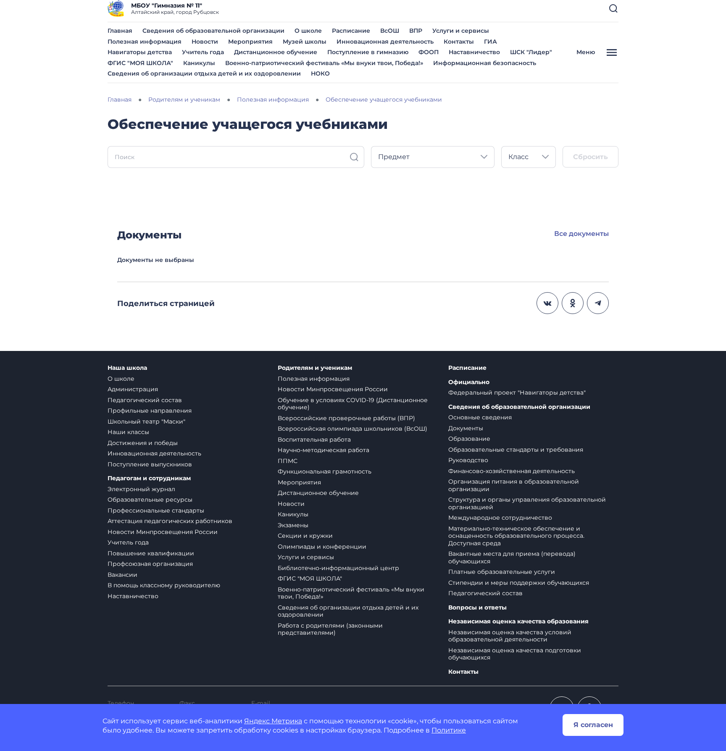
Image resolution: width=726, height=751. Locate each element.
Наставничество (474, 52)
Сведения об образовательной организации (213, 30)
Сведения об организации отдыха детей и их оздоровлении (204, 73)
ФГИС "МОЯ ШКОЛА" (140, 63)
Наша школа (127, 368)
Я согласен (593, 725)
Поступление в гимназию (367, 52)
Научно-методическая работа (323, 450)
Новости (205, 41)
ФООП (428, 52)
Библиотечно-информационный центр (338, 568)
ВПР (415, 30)
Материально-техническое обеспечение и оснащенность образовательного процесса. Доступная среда (516, 536)
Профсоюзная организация (150, 564)
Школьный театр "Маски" (146, 421)
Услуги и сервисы (460, 30)
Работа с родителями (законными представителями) (330, 629)
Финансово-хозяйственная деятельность (511, 471)
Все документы (581, 234)
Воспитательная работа (314, 439)
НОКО (320, 73)
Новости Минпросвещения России (163, 532)
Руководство (468, 460)
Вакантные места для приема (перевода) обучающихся (512, 557)
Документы (465, 428)
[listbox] (433, 157)
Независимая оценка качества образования (518, 621)
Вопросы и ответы (477, 607)
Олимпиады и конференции (322, 546)
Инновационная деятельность (385, 41)
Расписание (351, 30)
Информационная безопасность (484, 63)
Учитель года (203, 52)
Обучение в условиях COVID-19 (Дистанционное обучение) (353, 403)
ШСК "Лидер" (531, 52)
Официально (468, 382)
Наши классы (128, 432)
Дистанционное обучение (275, 52)
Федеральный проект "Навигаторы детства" (517, 392)
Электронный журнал (141, 489)
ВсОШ (389, 30)
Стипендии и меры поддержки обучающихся (518, 582)
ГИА (490, 41)
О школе (308, 30)
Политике (448, 730)
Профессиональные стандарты (156, 510)
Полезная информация (145, 41)
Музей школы (304, 41)
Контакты (459, 41)
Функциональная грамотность (324, 471)
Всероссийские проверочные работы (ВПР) (346, 418)
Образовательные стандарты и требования (515, 449)
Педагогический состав (145, 400)
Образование (469, 438)
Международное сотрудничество (500, 517)
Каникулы (199, 63)
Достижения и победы (143, 443)
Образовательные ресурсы (150, 499)
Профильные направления (150, 410)
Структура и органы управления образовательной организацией (527, 503)
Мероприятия (250, 41)
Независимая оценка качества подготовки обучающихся (514, 654)
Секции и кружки (305, 535)
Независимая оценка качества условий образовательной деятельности (509, 636)
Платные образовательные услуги (501, 572)
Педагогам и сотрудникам (149, 478)
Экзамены (293, 525)
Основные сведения (480, 417)
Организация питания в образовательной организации (513, 485)
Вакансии (122, 574)
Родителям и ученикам (315, 368)
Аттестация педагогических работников (170, 521)
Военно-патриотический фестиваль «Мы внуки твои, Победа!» (324, 63)
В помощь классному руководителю (164, 585)
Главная (120, 30)
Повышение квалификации (151, 553)
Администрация (133, 389)
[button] (613, 8)
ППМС (287, 461)
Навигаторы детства (140, 52)
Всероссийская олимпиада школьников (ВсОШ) (352, 428)
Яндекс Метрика (273, 721)
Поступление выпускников (150, 464)
